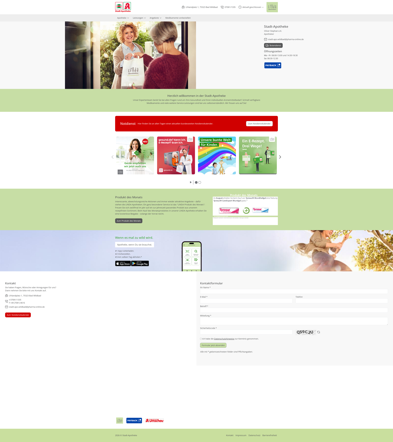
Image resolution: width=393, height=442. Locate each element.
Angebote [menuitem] (154, 17)
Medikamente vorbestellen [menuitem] (178, 17)
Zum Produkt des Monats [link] (129, 220)
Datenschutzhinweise (224, 338)
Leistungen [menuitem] (138, 17)
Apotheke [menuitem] (121, 17)
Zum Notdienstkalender (18, 315)
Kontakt (229, 435)
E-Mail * (203, 296)
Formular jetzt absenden (213, 345)
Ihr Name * (205, 287)
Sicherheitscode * (208, 328)
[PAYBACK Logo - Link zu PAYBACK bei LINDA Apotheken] (273, 65)
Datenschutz (254, 435)
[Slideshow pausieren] (124, 84)
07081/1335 (15, 299)
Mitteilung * (205, 315)
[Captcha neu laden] (318, 332)
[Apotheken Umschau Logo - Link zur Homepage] (154, 420)
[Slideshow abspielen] (190, 182)
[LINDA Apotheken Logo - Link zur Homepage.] (272, 7)
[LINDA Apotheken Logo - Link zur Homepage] (119, 420)
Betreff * (204, 306)
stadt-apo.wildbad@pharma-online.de (286, 39)
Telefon (299, 296)
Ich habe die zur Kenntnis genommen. (230, 338)
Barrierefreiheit (269, 435)
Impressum (240, 435)
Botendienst (275, 45)
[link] (123, 263)
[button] (251, 7)
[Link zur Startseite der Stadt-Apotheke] (123, 7)
